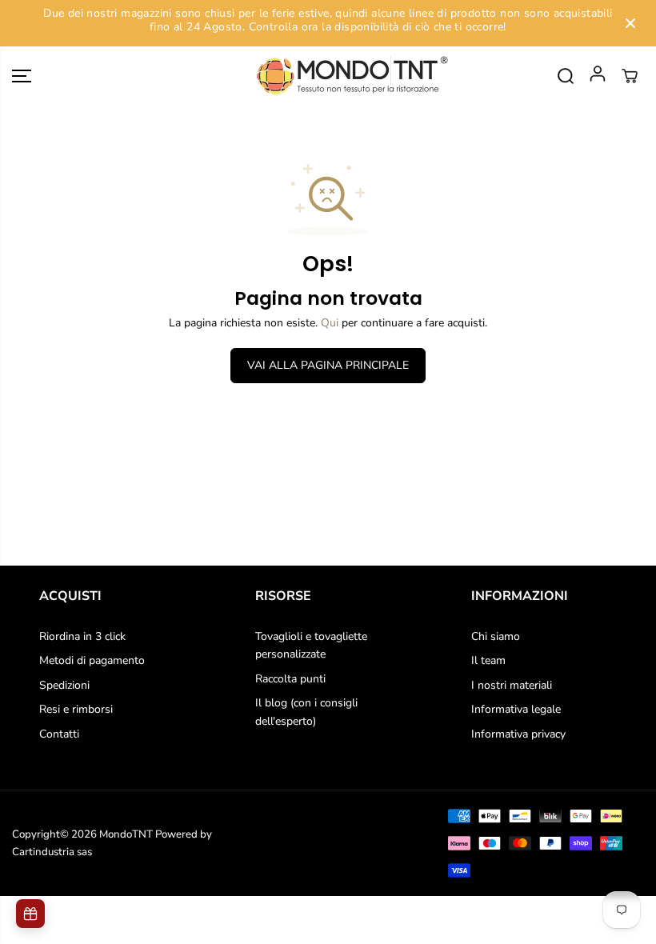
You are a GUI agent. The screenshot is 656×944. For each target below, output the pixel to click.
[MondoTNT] (328, 76)
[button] (21, 76)
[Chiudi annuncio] (630, 23)
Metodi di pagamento (92, 660)
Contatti (59, 734)
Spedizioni (64, 685)
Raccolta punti (290, 678)
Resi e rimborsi (76, 709)
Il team (488, 660)
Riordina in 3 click (82, 636)
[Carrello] (629, 76)
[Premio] (30, 913)
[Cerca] (565, 76)
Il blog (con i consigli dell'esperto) (306, 711)
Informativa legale (516, 709)
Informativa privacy (518, 734)
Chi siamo (495, 636)
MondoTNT (126, 834)
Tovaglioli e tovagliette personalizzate (311, 645)
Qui (329, 322)
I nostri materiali (511, 685)
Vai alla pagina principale (328, 365)
